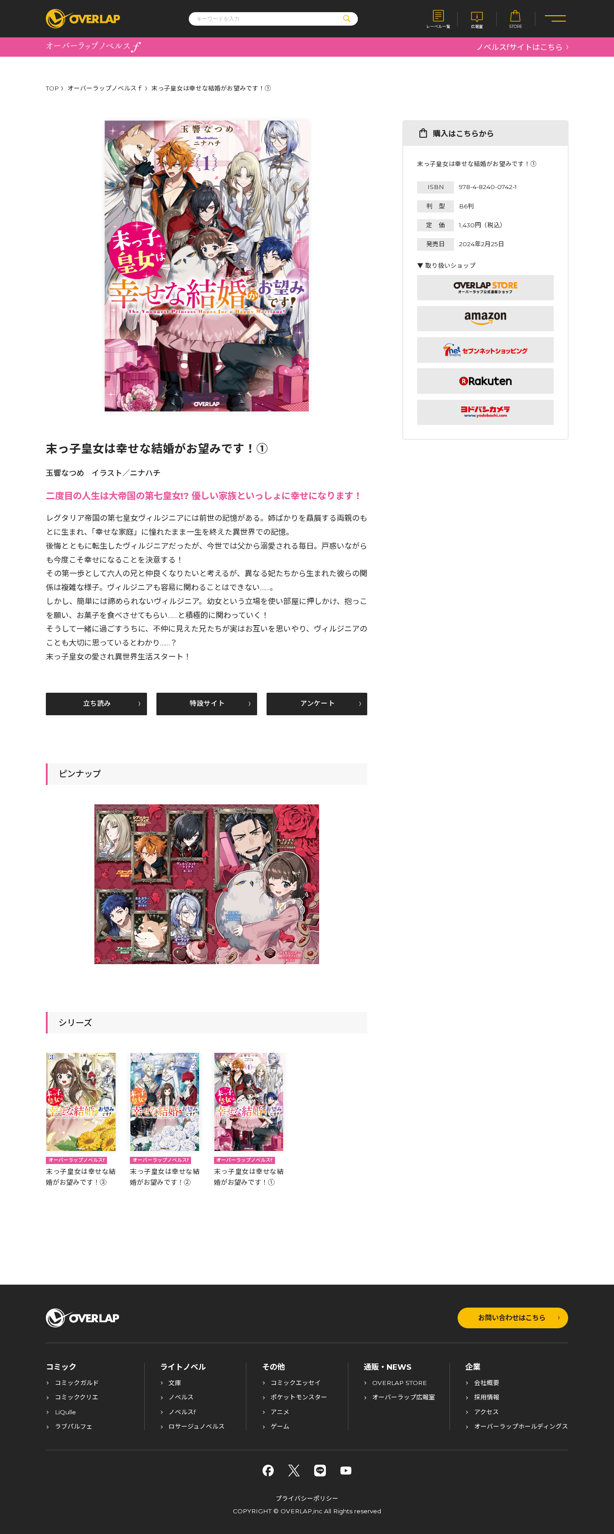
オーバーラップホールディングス (521, 1427)
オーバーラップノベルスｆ (105, 89)
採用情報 (486, 1397)
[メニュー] (555, 19)
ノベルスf (182, 1412)
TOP (52, 89)
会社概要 (486, 1383)
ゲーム (280, 1427)
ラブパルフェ (74, 1427)
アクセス (486, 1412)
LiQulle (65, 1412)
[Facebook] (268, 1470)
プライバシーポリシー (307, 1498)
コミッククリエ (76, 1397)
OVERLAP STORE (399, 1383)
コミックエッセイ (296, 1383)
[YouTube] (346, 1470)
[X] (294, 1470)
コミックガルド (77, 1383)
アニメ (280, 1412)
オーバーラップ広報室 (403, 1397)
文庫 (175, 1383)
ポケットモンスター (299, 1397)
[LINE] (320, 1470)
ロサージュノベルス (197, 1427)
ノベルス (181, 1397)
